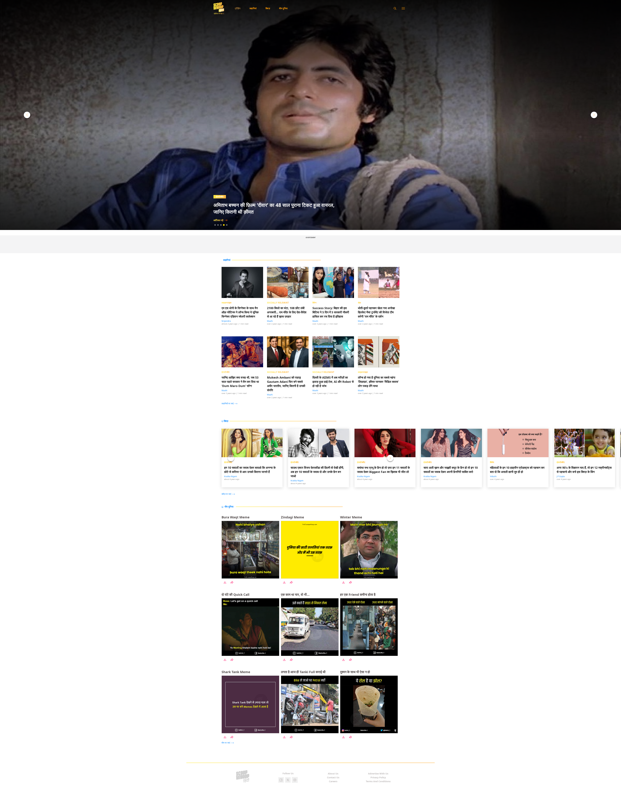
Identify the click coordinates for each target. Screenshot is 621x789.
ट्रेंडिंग (237, 8)
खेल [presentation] (359, 302)
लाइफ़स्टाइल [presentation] (227, 302)
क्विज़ (268, 8)
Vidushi (493, 476)
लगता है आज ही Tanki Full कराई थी (303, 672)
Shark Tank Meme (236, 672)
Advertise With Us (378, 773)
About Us (333, 773)
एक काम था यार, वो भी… (295, 594)
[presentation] (230, 403)
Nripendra (226, 321)
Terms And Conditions (378, 781)
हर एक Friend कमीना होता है (358, 594)
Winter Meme (351, 517)
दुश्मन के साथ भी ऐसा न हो (355, 672)
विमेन (492, 462)
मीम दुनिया (283, 8)
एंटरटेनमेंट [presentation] (226, 372)
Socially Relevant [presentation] (278, 302)
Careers (333, 781)
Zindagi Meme (292, 517)
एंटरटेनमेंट (228, 462)
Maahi (270, 321)
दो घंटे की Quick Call (235, 594)
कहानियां (253, 8)
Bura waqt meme (236, 517)
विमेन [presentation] (314, 302)
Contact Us (333, 777)
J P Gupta (561, 476)
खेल (217, 196)
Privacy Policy (378, 777)
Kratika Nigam (230, 476)
